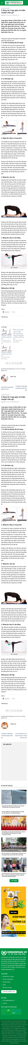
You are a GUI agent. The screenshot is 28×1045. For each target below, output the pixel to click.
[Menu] (2, 3)
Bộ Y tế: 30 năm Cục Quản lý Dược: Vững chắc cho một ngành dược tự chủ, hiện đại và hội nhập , (14, 854)
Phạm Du (17, 401)
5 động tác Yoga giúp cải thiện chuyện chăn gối (6, 337)
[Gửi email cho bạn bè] (15, 363)
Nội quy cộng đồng (8, 979)
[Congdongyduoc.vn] (14, 3)
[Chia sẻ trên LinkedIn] (21, 363)
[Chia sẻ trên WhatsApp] (7, 363)
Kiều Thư (17, 15)
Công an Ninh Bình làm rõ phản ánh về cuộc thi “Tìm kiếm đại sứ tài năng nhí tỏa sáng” (13, 806)
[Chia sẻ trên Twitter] (12, 363)
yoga (6, 370)
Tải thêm (14, 880)
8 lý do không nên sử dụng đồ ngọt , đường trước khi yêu (21, 735)
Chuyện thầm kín (5, 8)
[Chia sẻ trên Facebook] (9, 363)
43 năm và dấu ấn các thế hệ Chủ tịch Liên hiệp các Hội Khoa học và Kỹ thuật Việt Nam (13, 812)
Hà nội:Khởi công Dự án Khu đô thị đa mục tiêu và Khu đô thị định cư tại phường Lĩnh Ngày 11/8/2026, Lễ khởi (13, 833)
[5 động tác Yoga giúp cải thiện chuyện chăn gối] (6, 332)
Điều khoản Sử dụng (8, 976)
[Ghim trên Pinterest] (18, 363)
